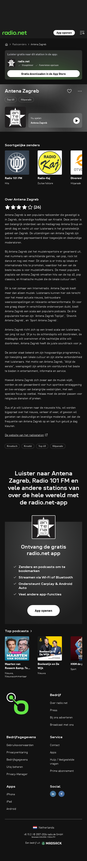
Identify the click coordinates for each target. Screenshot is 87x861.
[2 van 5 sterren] (13, 207)
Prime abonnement (62, 771)
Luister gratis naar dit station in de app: (32, 54)
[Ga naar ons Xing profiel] (61, 794)
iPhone (10, 794)
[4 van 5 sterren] (24, 207)
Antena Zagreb (39, 123)
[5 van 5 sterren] (30, 207)
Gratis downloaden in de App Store (43, 74)
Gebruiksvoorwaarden (20, 745)
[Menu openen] (82, 32)
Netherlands (46, 827)
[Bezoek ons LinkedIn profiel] (53, 794)
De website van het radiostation (24, 435)
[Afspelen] (76, 120)
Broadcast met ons (62, 724)
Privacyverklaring (17, 752)
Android (11, 809)
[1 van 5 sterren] (7, 207)
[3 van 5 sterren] (19, 207)
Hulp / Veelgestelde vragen (62, 761)
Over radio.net (59, 703)
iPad (9, 801)
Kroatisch (12, 446)
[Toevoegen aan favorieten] (69, 91)
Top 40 (10, 100)
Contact (55, 745)
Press (53, 710)
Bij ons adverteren (61, 717)
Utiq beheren (14, 767)
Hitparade (26, 100)
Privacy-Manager (17, 774)
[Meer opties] (79, 91)
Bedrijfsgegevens (17, 759)
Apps (53, 752)
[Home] (6, 44)
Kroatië (28, 446)
